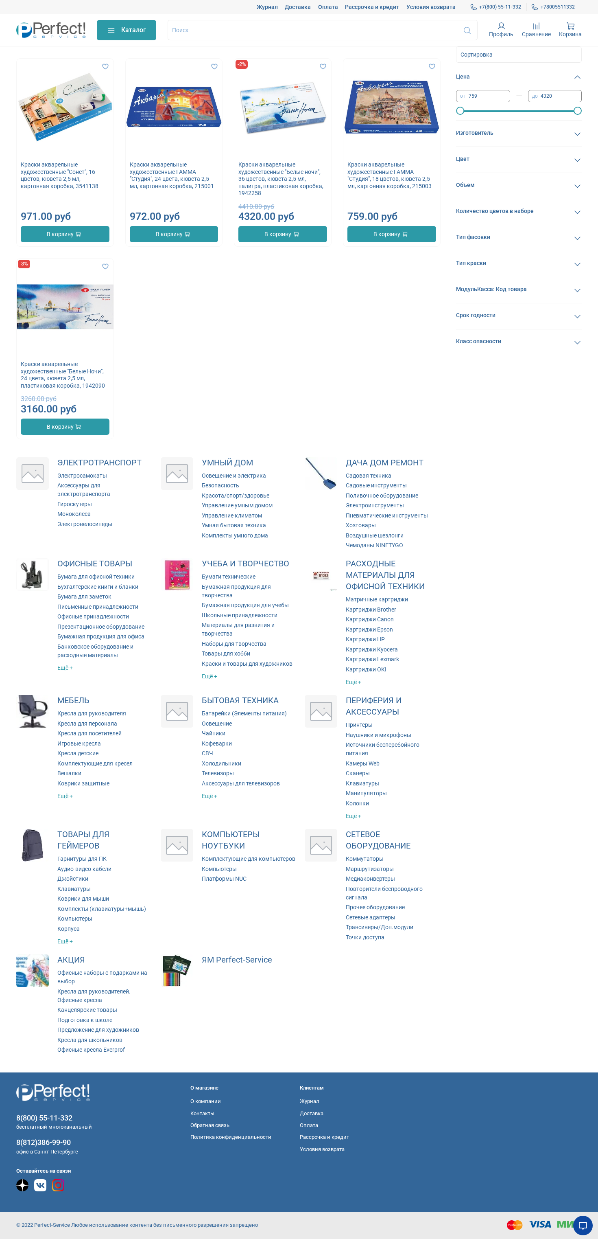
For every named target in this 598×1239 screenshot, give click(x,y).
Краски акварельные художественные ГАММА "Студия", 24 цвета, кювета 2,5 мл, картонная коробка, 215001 (172, 175)
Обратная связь (209, 1125)
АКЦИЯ (71, 960)
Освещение (217, 723)
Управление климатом (232, 515)
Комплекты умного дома (235, 535)
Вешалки (69, 773)
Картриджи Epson (369, 629)
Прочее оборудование (375, 907)
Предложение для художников (98, 1029)
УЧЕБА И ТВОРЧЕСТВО (245, 563)
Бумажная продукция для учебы (245, 605)
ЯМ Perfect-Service (237, 960)
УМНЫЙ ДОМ (227, 462)
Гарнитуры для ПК (82, 858)
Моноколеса (74, 514)
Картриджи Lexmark (372, 659)
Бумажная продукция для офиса (100, 636)
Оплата (328, 7)
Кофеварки (217, 743)
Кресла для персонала (87, 723)
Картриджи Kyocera (372, 649)
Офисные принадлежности (93, 616)
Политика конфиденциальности (230, 1137)
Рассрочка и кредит (372, 7)
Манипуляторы (366, 793)
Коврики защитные (83, 783)
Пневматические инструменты (387, 515)
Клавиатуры (362, 783)
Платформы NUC (224, 878)
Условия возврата (431, 7)
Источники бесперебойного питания (382, 749)
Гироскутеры (74, 504)
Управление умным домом (237, 505)
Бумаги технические (228, 576)
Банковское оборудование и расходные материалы (95, 650)
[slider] (460, 111)
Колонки (357, 803)
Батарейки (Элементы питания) (244, 713)
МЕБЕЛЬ (73, 700)
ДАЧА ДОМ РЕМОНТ (384, 462)
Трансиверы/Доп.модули (379, 927)
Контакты (202, 1113)
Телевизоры (218, 773)
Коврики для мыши (83, 898)
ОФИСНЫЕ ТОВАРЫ (94, 563)
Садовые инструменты (376, 485)
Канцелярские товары (87, 1010)
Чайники (213, 733)
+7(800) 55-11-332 (500, 7)
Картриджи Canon (370, 619)
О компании (205, 1101)
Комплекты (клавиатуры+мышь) (101, 909)
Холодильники (221, 763)
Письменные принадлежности (97, 606)
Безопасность (220, 485)
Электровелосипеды (84, 524)
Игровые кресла (79, 743)
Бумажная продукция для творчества (236, 591)
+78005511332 (558, 7)
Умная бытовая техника (234, 525)
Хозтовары (361, 525)
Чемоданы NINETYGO (374, 545)
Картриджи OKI (366, 669)
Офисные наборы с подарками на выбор (102, 977)
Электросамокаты (82, 475)
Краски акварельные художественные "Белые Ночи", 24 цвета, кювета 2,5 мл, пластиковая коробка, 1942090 (63, 375)
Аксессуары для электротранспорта (83, 489)
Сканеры (358, 773)
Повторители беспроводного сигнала (384, 893)
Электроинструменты (375, 505)
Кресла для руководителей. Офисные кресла (94, 995)
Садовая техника (368, 475)
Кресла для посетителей (89, 733)
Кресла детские (77, 753)
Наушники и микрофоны (378, 735)
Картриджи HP (365, 639)
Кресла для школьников (89, 1040)
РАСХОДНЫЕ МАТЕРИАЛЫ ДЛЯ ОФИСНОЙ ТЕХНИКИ (385, 575)
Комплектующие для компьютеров (248, 858)
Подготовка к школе (84, 1020)
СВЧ (207, 753)
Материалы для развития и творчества (238, 629)
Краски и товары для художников (247, 663)
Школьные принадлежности (239, 615)
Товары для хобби (226, 653)
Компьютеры (74, 918)
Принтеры (359, 724)
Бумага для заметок (84, 596)
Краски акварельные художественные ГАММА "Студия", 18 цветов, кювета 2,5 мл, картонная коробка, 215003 (389, 175)
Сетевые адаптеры (370, 917)
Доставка (298, 7)
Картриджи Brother (371, 609)
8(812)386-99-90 (43, 1142)
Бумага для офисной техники (96, 576)
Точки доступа (365, 937)
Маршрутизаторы (370, 869)
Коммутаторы (365, 858)
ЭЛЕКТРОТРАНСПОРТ (99, 462)
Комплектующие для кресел (95, 763)
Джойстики (72, 878)
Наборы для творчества (234, 643)
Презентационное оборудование (100, 626)
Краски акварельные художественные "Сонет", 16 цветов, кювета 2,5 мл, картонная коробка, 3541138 (59, 175)
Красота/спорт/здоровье (235, 495)
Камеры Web (363, 763)
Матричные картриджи (377, 599)
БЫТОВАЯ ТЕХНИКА (240, 700)
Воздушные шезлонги (375, 535)
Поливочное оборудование (382, 495)
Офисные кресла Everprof (91, 1049)
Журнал (267, 7)
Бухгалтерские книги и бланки (97, 586)
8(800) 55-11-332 (44, 1118)
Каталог (133, 30)
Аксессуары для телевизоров (241, 783)
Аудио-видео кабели (84, 869)
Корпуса (68, 928)
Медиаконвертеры (370, 878)
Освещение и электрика (234, 475)
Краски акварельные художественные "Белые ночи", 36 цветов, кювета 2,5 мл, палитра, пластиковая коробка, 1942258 (280, 178)
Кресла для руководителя (91, 713)
